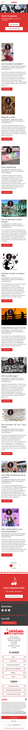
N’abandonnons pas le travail (13, 328)
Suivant (15, 568)
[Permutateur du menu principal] (2, 2)
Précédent (13, 563)
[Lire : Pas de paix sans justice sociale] (14, 208)
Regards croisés (8, 117)
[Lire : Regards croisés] (8, 105)
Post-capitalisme (8, 167)
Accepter (14, 717)
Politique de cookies (8, 728)
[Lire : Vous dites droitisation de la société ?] (14, 466)
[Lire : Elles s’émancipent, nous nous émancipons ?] (10, 517)
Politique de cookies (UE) (14, 640)
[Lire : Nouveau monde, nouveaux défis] (10, 261)
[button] (26, 699)
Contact (14, 647)
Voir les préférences (14, 725)
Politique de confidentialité (18, 728)
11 (19, 565)
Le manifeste (14, 642)
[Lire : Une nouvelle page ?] (14, 365)
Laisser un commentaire (16, 68)
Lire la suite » (6, 89)
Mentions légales (14, 637)
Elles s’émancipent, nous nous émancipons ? (11, 530)
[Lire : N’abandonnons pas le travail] (14, 316)
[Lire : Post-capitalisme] (10, 155)
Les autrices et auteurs (14, 646)
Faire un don (14, 644)
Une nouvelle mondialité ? (12, 64)
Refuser (14, 721)
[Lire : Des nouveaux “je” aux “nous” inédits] (14, 415)
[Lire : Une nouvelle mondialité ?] (7, 52)
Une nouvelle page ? (10, 376)
